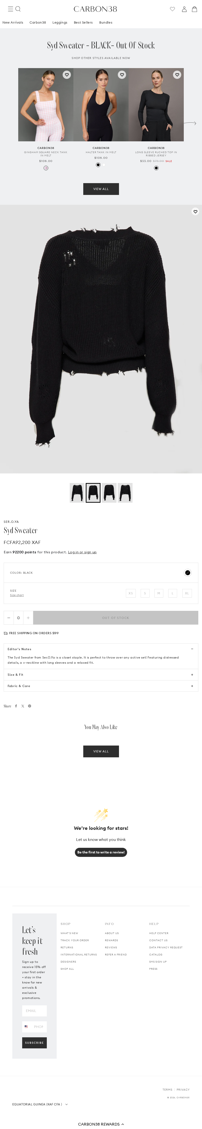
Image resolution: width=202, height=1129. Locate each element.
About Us (112, 933)
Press (153, 968)
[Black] (98, 164)
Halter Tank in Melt (101, 152)
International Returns (79, 954)
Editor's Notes (19, 649)
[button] (101, 1124)
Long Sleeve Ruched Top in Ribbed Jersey (156, 154)
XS (131, 593)
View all (101, 189)
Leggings (59, 22)
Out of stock (116, 618)
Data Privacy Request (166, 947)
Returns (67, 947)
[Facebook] (16, 705)
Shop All (67, 968)
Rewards (111, 940)
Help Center (158, 933)
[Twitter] (23, 706)
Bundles (105, 22)
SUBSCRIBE (34, 1042)
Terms (167, 1089)
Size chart (17, 595)
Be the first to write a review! (101, 852)
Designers (68, 961)
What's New (69, 933)
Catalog (156, 954)
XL (187, 593)
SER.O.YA (11, 522)
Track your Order (75, 940)
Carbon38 (38, 22)
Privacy (183, 1089)
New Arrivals (12, 22)
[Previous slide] (12, 122)
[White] (103, 164)
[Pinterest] (29, 705)
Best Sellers (83, 22)
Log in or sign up (82, 552)
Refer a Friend (116, 954)
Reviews (111, 947)
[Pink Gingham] (46, 168)
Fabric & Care (19, 686)
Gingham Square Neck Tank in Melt (45, 154)
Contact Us (158, 940)
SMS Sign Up (158, 961)
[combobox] (26, 1026)
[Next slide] (190, 122)
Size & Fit (15, 674)
